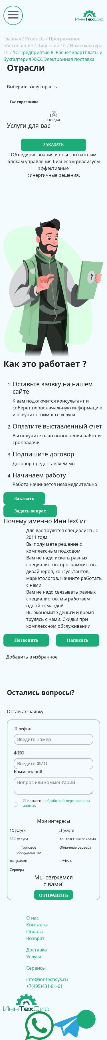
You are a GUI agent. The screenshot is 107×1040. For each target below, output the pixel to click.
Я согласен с (56, 803)
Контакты (37, 925)
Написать (77, 640)
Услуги (33, 956)
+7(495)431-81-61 (44, 986)
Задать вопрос (30, 511)
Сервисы (36, 968)
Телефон (22, 728)
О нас (32, 918)
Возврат (35, 938)
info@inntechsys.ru (47, 979)
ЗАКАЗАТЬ (53, 145)
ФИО (19, 752)
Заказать (24, 498)
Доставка (36, 950)
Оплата (34, 931)
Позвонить (26, 640)
